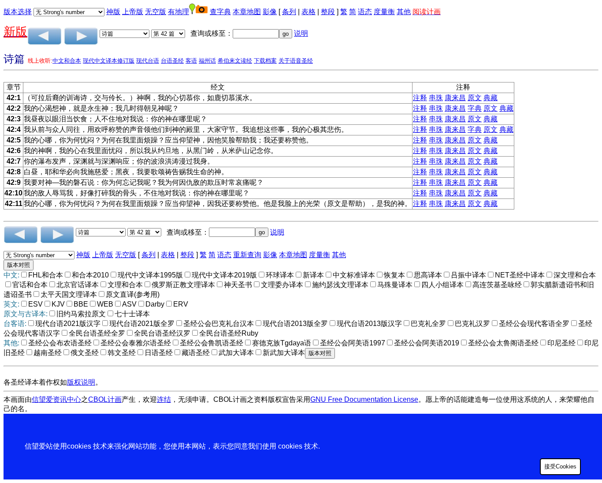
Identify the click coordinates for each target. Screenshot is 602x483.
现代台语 (147, 60)
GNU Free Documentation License (364, 399)
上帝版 (132, 11)
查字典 (220, 11)
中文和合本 (66, 60)
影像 (270, 11)
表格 (308, 11)
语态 (365, 11)
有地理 (178, 11)
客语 (191, 60)
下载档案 (265, 60)
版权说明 (81, 382)
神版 (113, 11)
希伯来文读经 (235, 60)
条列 (289, 11)
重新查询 (247, 254)
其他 (404, 11)
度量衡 (384, 11)
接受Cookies (560, 466)
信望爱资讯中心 (56, 399)
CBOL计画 (105, 399)
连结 (164, 399)
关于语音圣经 (296, 60)
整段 (328, 11)
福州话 (207, 60)
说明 (301, 33)
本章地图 (247, 11)
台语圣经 (172, 60)
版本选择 (18, 11)
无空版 (155, 11)
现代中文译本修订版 (108, 60)
